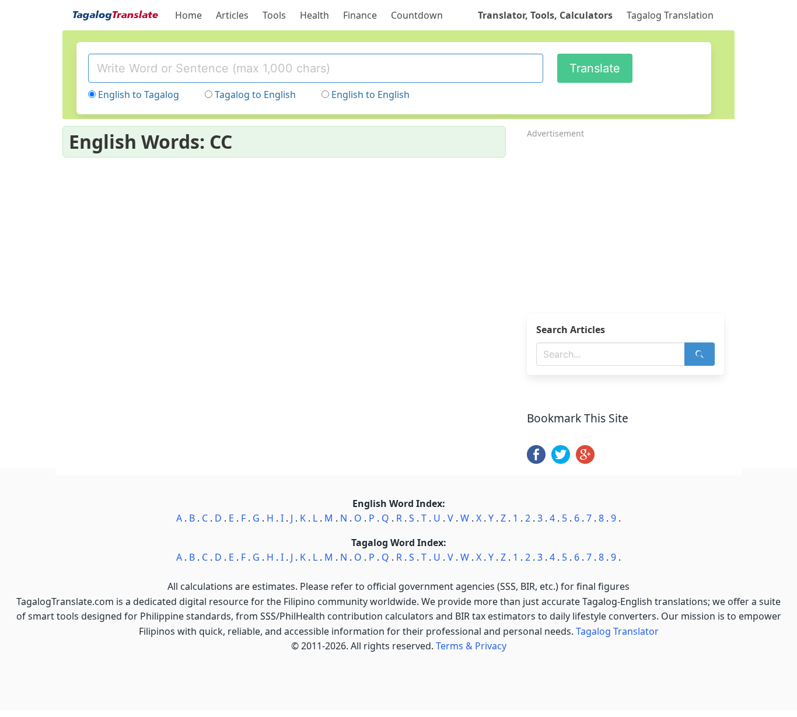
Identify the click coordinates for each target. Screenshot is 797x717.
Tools (274, 15)
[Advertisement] (631, 222)
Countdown (417, 15)
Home (188, 15)
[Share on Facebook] (536, 460)
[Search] (699, 354)
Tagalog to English (255, 94)
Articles (232, 15)
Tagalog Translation (670, 15)
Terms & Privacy (471, 645)
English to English (370, 94)
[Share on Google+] (585, 460)
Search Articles (570, 329)
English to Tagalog (138, 94)
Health (314, 15)
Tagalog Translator (617, 631)
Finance (360, 15)
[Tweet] (560, 460)
